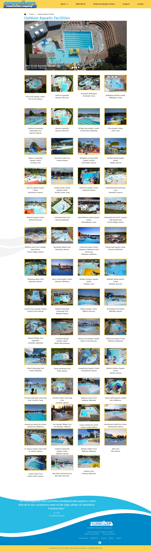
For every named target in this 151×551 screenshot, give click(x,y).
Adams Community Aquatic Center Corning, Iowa (35, 160)
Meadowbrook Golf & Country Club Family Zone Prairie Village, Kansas (115, 219)
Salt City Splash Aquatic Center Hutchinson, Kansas (35, 190)
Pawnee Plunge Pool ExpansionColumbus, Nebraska (35, 340)
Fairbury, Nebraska (89, 474)
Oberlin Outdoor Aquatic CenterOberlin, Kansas (115, 370)
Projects (104, 538)
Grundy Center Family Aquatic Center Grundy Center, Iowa (62, 190)
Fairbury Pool (89, 471)
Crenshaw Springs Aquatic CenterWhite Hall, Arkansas (62, 341)
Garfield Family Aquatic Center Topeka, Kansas (115, 160)
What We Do (94, 538)
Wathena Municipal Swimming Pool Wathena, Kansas (62, 311)
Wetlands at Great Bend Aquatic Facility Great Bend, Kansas (89, 160)
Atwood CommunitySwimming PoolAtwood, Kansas (35, 130)
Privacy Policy (83, 538)
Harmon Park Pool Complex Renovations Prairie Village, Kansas (35, 249)
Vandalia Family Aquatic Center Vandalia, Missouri (115, 281)
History (111, 538)
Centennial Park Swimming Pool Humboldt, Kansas (115, 190)
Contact (118, 538)
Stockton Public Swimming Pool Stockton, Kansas (62, 400)
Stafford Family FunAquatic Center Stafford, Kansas (62, 451)
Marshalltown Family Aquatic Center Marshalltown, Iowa (89, 219)
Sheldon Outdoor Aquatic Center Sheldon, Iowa (88, 281)
